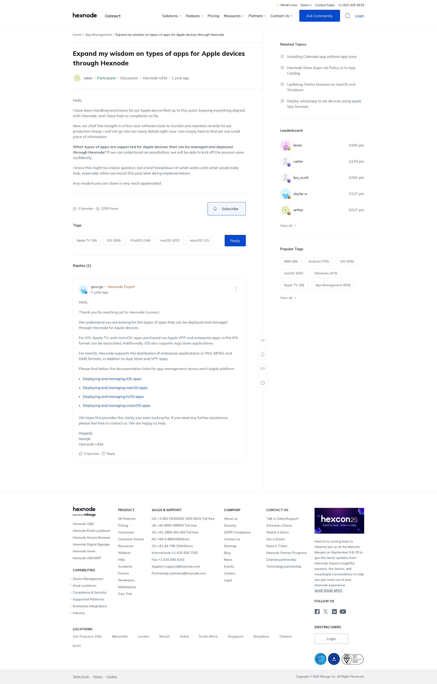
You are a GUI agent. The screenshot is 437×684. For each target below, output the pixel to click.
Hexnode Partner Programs (286, 553)
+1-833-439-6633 (351, 5)
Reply (235, 240)
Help (121, 560)
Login (359, 15)
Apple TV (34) (87, 240)
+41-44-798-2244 (172, 546)
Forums (123, 573)
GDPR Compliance (237, 532)
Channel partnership (281, 560)
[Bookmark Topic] (262, 354)
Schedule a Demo (279, 525)
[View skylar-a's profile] (285, 193)
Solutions (170, 15)
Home (77, 35)
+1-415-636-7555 (175, 553)
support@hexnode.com (176, 566)
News (228, 560)
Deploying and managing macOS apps (115, 387)
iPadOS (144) (140, 240)
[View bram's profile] (285, 145)
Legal (228, 580)
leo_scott (301, 177)
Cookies (112, 676)
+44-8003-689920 (174, 525)
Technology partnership (284, 566)
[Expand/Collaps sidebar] (262, 340)
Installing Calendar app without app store (322, 56)
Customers (126, 532)
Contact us (232, 539)
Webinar (124, 553)
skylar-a (300, 193)
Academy (125, 566)
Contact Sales (325, 5)
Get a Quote (275, 539)
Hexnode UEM (155, 78)
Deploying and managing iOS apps (112, 378)
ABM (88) (290, 261)
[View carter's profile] (285, 161)
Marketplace (127, 587)
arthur (298, 210)
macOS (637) (170, 240)
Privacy (98, 676)
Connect (113, 16)
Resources (232, 15)
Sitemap (230, 546)
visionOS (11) (199, 240)
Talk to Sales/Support (282, 519)
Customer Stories (131, 539)
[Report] (262, 383)
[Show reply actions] (236, 289)
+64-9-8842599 (171, 539)
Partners (256, 15)
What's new (288, 5)
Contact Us (280, 15)
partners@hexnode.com (179, 573)
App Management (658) (332, 285)
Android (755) (319, 261)
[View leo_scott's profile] (285, 177)
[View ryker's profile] (77, 78)
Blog (227, 553)
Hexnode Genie (84, 551)
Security (230, 525)
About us (230, 519)
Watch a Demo (277, 532)
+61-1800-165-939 (175, 532)
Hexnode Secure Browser (91, 537)
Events (229, 566)
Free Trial (125, 594)
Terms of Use (81, 676)
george (97, 286)
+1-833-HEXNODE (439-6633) (183, 519)
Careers (229, 573)
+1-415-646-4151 (168, 560)
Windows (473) (325, 273)
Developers (126, 580)
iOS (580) (114, 240)
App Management (98, 35)
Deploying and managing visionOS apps (116, 405)
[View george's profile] (83, 289)
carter (298, 161)
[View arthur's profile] (285, 210)
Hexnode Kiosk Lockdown (91, 531)
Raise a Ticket (276, 546)
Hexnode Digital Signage (91, 544)
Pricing (213, 15)
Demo (305, 5)
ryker (88, 78)
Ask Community (319, 15)
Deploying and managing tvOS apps (113, 396)
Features (192, 15)
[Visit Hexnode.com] (87, 15)
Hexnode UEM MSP (87, 558)
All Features (127, 519)
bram (297, 145)
